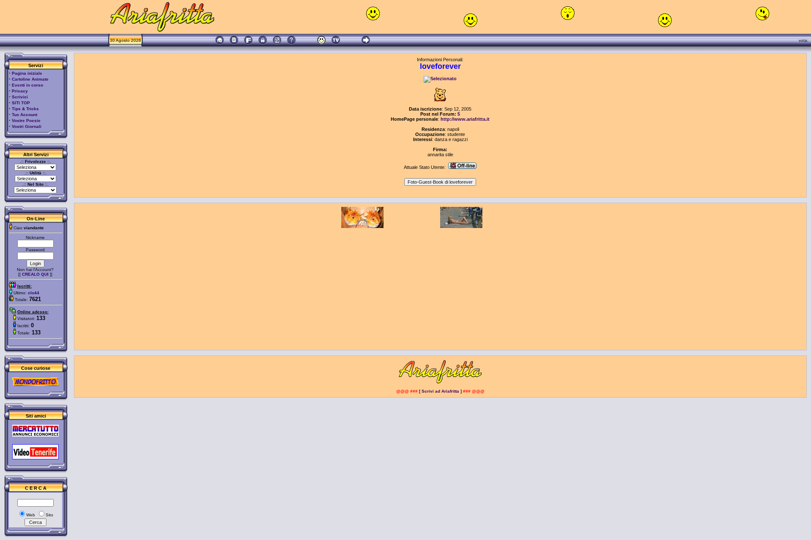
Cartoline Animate (30, 79)
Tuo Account (24, 114)
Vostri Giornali (26, 126)
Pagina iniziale (27, 73)
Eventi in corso (27, 85)
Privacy (20, 91)
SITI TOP (21, 102)
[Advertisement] (440, 287)
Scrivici (20, 97)
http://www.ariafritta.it (465, 119)
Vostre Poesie (26, 120)
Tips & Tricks (25, 108)
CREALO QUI (35, 274)
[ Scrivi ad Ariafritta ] (440, 391)
